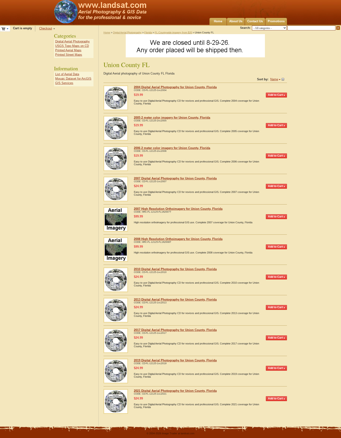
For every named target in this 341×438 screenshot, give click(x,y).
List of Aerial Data (67, 74)
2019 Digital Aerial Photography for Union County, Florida (175, 360)
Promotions (276, 21)
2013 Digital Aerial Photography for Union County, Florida (175, 299)
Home (218, 21)
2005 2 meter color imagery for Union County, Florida (172, 117)
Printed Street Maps (68, 54)
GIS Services (64, 83)
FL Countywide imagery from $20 (173, 32)
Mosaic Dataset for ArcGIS (73, 78)
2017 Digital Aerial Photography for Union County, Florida (175, 330)
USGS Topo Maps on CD (72, 46)
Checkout (45, 28)
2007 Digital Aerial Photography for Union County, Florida (175, 178)
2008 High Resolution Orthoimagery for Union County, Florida (178, 239)
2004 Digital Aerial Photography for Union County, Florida (175, 87)
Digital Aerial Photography (127, 32)
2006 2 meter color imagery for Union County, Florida (172, 148)
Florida (148, 32)
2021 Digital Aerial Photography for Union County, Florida (175, 391)
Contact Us (255, 21)
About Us (235, 21)
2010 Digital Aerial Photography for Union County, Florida (175, 269)
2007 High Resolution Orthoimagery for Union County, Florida (178, 209)
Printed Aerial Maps (68, 50)
